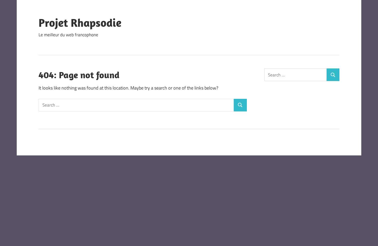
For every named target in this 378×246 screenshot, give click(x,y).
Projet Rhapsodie (80, 23)
